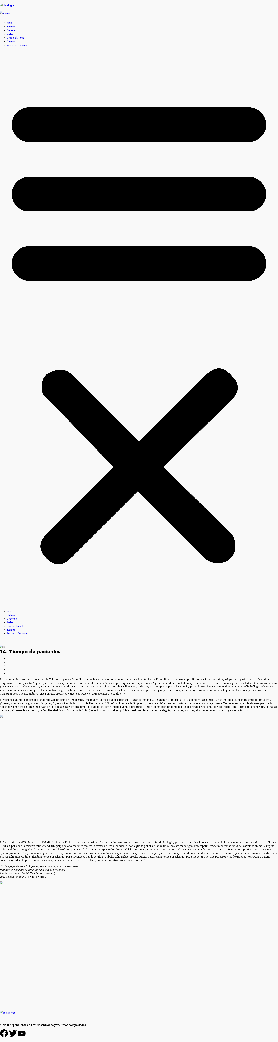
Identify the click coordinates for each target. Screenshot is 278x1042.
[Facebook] (4, 1033)
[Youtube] (22, 1033)
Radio (9, 34)
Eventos (10, 41)
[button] (139, 328)
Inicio (9, 23)
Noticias (10, 26)
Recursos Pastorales (17, 45)
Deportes (11, 30)
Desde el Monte (15, 38)
